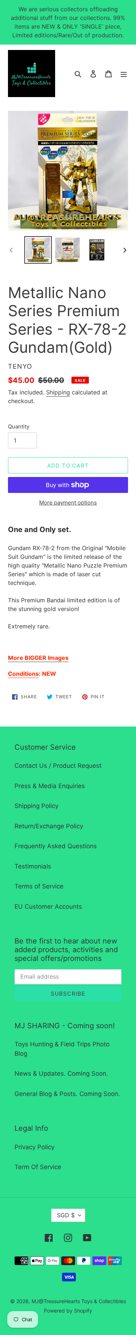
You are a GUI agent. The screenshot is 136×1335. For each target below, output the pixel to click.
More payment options (68, 502)
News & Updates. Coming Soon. (61, 1073)
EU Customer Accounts (48, 906)
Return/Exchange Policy (49, 826)
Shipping (58, 392)
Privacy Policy (34, 1147)
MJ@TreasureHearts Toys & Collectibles (79, 1301)
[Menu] (123, 73)
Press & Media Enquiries (50, 786)
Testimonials (33, 866)
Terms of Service (39, 886)
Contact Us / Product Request (58, 765)
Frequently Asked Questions (56, 846)
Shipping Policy (36, 805)
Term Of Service (38, 1167)
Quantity (18, 426)
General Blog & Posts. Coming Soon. (67, 1093)
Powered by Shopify (68, 1310)
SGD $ (66, 1215)
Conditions (23, 673)
